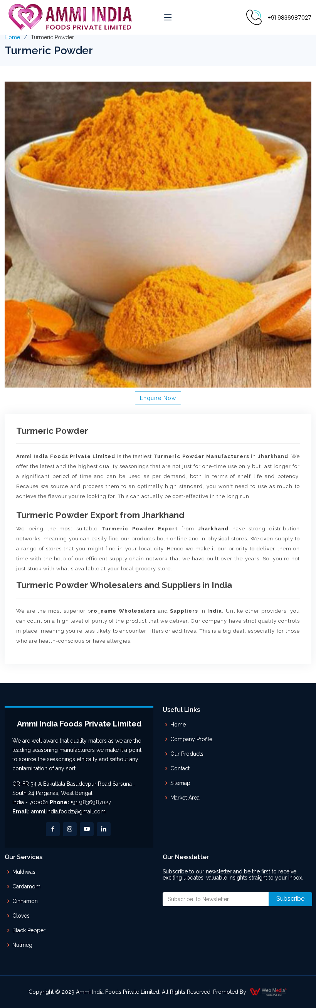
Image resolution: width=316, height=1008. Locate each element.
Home (12, 37)
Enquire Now (158, 398)
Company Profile (191, 739)
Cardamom (26, 886)
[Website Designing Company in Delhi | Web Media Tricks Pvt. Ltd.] (268, 991)
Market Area (185, 797)
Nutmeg (22, 945)
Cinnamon (25, 901)
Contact (180, 768)
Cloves (21, 915)
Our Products (186, 753)
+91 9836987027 (289, 18)
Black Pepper (28, 930)
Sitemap (180, 783)
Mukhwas (23, 872)
